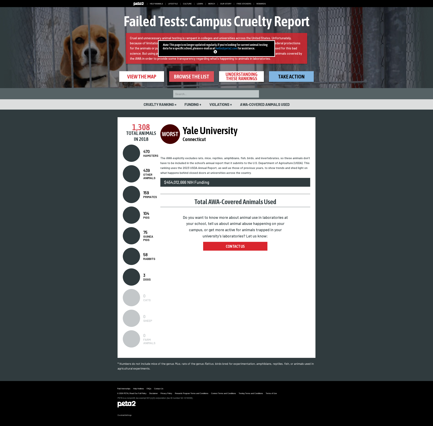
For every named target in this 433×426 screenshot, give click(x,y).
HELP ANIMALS (156, 4)
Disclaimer (153, 393)
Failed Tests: (217, 21)
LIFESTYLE (173, 4)
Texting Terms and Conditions (251, 393)
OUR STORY (225, 4)
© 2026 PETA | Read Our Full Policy (131, 393)
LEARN (200, 4)
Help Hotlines (138, 389)
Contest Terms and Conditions (223, 393)
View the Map (141, 76)
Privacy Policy (166, 393)
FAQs (149, 389)
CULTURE (187, 4)
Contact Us (235, 246)
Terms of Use (271, 393)
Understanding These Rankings (241, 76)
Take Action (291, 76)
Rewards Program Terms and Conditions (191, 393)
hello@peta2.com (226, 48)
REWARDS (261, 4)
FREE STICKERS (244, 4)
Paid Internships (123, 389)
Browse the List (191, 76)
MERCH (211, 4)
